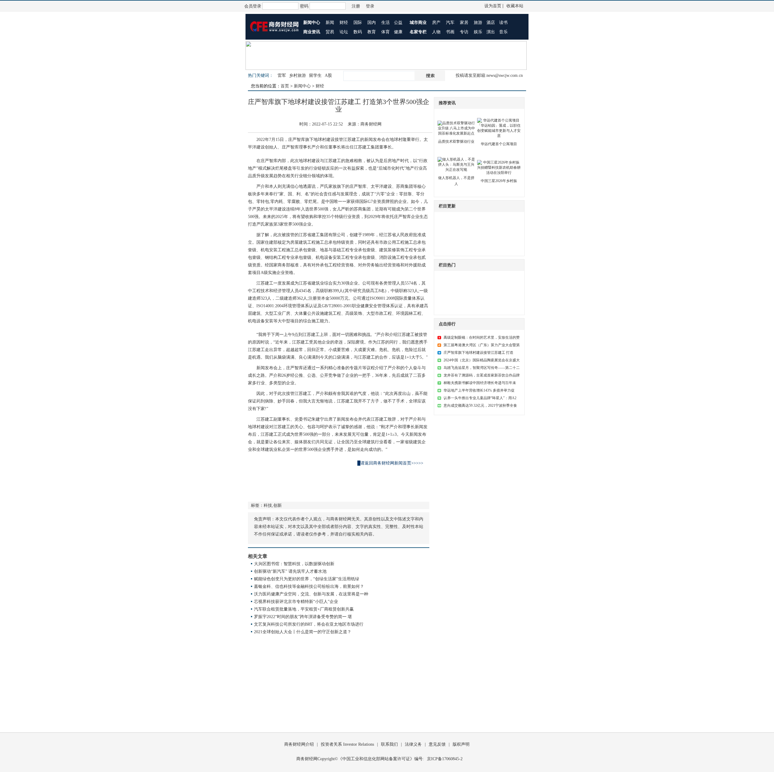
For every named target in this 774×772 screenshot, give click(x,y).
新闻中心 (302, 86)
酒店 (490, 22)
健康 (398, 32)
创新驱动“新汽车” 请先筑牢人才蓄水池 (290, 571)
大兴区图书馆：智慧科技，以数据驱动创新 (294, 564)
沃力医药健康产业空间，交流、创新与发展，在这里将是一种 (311, 594)
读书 (503, 22)
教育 (371, 32)
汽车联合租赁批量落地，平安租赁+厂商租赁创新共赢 (304, 609)
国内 (371, 22)
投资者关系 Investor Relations (347, 744)
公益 (398, 22)
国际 (357, 22)
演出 (490, 32)
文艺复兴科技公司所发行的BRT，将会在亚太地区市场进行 (308, 624)
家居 (464, 22)
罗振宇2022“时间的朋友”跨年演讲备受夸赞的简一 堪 (303, 616)
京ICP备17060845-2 (445, 759)
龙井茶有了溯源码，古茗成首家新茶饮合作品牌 (482, 375)
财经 (344, 22)
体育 (385, 32)
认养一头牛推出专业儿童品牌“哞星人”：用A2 (480, 398)
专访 (464, 32)
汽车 (450, 22)
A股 (328, 75)
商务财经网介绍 (299, 744)
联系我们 (389, 744)
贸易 (330, 32)
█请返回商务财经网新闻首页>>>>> (390, 463)
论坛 (344, 32)
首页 (285, 86)
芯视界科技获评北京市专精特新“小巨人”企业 (296, 601)
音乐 (503, 32)
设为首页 (492, 6)
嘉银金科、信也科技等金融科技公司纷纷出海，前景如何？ (309, 586)
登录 (370, 6)
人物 (436, 32)
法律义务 (413, 744)
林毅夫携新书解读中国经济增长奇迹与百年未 (480, 383)
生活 (385, 22)
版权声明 (461, 744)
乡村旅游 (297, 75)
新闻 (330, 22)
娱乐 (478, 32)
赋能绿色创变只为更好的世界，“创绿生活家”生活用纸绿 (306, 579)
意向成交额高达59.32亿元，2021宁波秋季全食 (480, 405)
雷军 (282, 75)
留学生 (315, 75)
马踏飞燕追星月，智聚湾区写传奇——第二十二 (482, 368)
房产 (436, 22)
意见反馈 (437, 744)
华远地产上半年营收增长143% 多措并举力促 (479, 390)
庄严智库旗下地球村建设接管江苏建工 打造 (478, 352)
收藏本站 (514, 6)
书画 (450, 32)
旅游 (478, 22)
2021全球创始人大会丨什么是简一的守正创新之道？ (302, 632)
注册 (356, 6)
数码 (357, 32)
